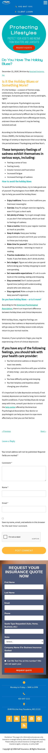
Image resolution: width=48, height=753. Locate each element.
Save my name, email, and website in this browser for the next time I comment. (23, 524)
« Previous (6, 431)
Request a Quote (24, 47)
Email (5, 503)
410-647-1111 (25, 7)
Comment (7, 463)
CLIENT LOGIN (25, 12)
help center (10, 407)
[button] (45, 3)
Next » (43, 431)
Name (5, 487)
